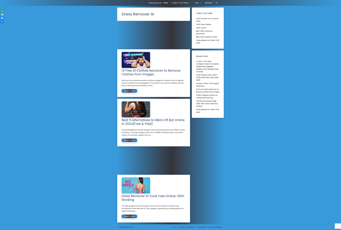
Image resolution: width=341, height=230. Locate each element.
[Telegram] (2, 14)
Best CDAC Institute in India (206, 37)
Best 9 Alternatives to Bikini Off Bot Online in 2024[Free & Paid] (153, 122)
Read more (129, 90)
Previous (204, 18)
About (175, 227)
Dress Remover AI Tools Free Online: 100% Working (153, 198)
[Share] (2, 21)
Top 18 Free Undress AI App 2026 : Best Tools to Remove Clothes (207, 103)
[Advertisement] (153, 35)
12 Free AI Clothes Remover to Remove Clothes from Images (151, 72)
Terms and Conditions (214, 227)
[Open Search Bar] (216, 3)
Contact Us (183, 227)
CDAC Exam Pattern (203, 24)
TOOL (197, 3)
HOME (165, 3)
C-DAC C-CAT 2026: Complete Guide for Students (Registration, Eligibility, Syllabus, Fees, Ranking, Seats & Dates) (207, 66)
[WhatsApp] (2, 11)
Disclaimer (191, 227)
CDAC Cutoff (201, 28)
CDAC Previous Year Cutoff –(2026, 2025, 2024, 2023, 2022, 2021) (207, 77)
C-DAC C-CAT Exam (179, 3)
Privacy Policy (201, 227)
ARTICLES (208, 3)
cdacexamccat (154, 3)
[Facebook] (2, 18)
